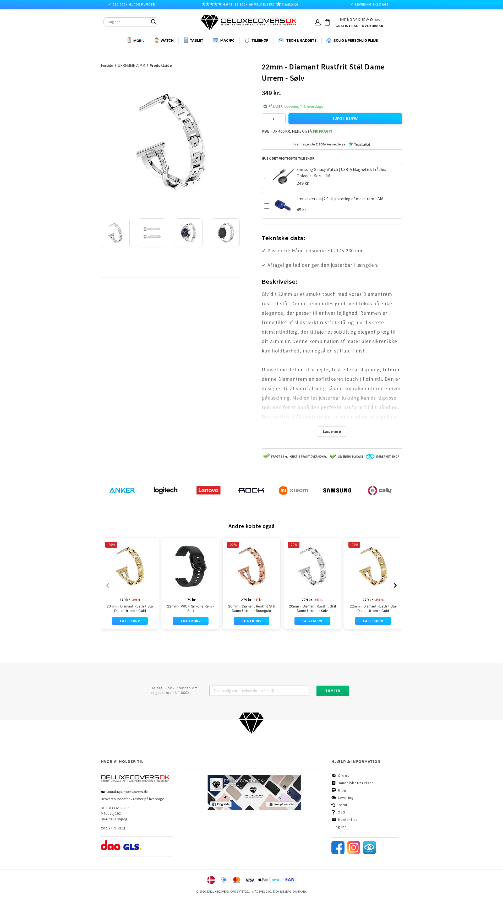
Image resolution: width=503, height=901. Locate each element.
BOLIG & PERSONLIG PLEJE (355, 40)
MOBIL (138, 40)
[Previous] (107, 585)
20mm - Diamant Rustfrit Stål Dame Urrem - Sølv (312, 608)
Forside (108, 65)
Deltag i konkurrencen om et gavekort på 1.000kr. (174, 690)
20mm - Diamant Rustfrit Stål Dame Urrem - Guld (130, 608)
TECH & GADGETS (301, 40)
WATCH (167, 40)
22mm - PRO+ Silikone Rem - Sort (190, 608)
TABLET (196, 40)
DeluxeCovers (218, 891)
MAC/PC (227, 40)
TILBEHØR (260, 40)
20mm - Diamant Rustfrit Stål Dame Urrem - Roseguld (251, 608)
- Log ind (339, 826)
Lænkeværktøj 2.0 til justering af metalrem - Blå (340, 198)
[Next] (395, 585)
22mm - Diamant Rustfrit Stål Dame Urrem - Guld (373, 608)
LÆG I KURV (345, 119)
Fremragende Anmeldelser (320, 144)
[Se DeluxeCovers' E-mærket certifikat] (369, 852)
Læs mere (332, 431)
